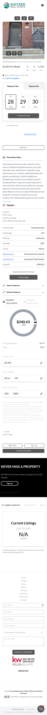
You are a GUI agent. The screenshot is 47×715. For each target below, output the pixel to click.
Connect (23, 600)
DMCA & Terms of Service (25, 712)
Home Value (24, 593)
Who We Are (23, 597)
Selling (23, 587)
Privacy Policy (10, 712)
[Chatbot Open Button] (40, 708)
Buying (23, 584)
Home (24, 577)
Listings (23, 581)
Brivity (22, 709)
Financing (23, 590)
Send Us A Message (23, 652)
